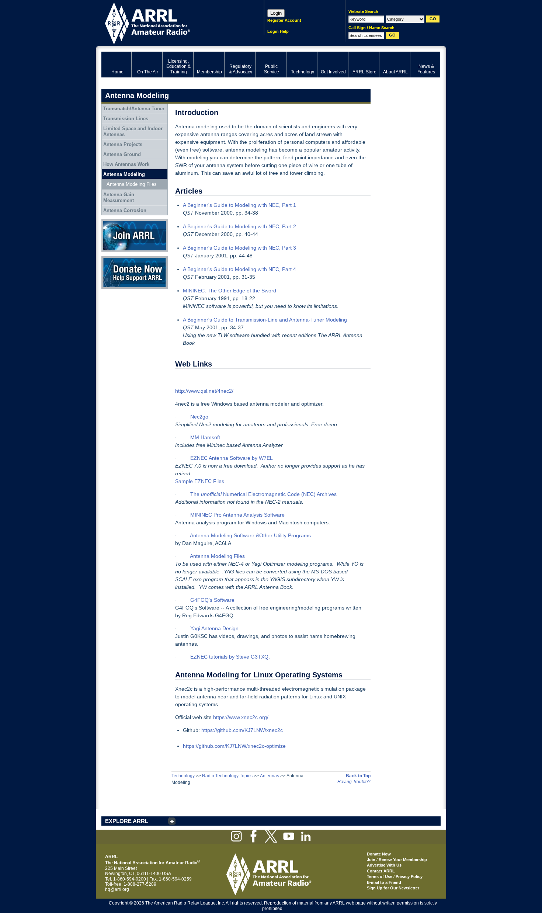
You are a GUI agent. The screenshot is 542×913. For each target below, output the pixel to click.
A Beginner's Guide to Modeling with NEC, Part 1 (239, 205)
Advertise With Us (384, 865)
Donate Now (113, 258)
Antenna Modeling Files (132, 184)
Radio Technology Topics (227, 775)
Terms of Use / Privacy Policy (395, 876)
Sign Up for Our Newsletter (393, 888)
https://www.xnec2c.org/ (240, 717)
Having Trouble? (354, 781)
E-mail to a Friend (384, 882)
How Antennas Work (126, 164)
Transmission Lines (125, 118)
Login (276, 13)
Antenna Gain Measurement (118, 197)
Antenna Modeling (124, 174)
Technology (183, 775)
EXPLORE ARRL (126, 821)
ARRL (173, 22)
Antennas (269, 775)
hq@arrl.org (117, 889)
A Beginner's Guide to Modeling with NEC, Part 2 (239, 226)
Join (371, 859)
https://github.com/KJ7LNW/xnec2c (242, 730)
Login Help (278, 31)
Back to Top (358, 775)
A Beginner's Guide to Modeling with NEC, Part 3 (239, 248)
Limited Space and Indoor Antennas (133, 131)
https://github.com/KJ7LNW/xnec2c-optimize (234, 746)
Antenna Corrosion (124, 210)
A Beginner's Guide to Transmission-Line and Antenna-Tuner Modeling (265, 320)
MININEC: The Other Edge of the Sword (229, 291)
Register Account (284, 20)
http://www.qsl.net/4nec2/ (204, 391)
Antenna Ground (122, 154)
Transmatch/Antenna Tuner (133, 108)
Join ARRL (112, 221)
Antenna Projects (122, 144)
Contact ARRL (381, 871)
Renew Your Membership (403, 859)
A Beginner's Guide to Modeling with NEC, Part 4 (239, 269)
